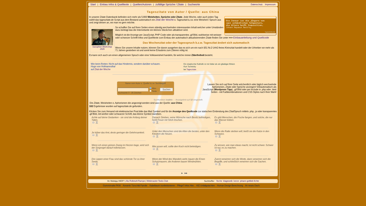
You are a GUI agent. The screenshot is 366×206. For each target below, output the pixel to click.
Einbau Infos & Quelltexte (114, 4)
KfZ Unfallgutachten (205, 185)
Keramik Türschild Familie (135, 185)
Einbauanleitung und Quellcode (251, 37)
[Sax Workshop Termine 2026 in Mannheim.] (102, 44)
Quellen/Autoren (142, 4)
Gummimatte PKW (112, 185)
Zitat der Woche (165, 19)
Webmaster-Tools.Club (157, 181)
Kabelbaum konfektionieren (162, 185)
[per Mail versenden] (93, 122)
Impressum (270, 4)
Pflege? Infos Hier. (185, 185)
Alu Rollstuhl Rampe (135, 181)
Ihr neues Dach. (252, 185)
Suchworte (194, 4)
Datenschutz (257, 4)
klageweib (227, 181)
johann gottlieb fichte (249, 181)
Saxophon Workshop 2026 (102, 48)
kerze (236, 181)
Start (93, 4)
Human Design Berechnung (230, 185)
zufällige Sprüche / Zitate (169, 4)
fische (219, 181)
